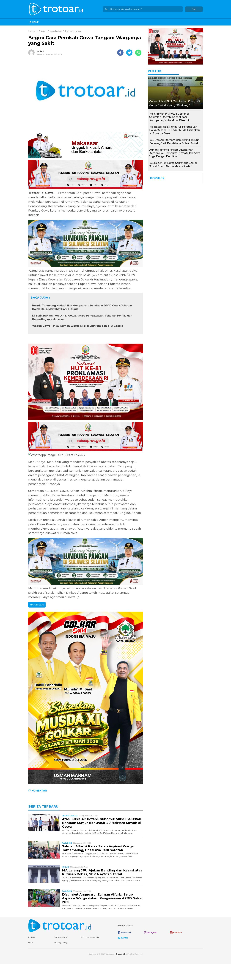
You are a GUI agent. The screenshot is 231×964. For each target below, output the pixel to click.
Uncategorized (70, 816)
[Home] (56, 8)
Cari (194, 9)
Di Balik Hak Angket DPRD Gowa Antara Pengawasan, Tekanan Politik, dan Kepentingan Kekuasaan (82, 317)
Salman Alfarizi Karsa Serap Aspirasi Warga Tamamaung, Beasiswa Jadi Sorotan (98, 848)
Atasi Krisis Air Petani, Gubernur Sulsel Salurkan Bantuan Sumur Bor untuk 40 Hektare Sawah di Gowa (101, 822)
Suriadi (40, 51)
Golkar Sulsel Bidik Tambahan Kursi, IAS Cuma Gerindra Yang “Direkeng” (174, 103)
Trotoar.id (120, 954)
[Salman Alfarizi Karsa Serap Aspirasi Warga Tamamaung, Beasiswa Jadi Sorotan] (44, 849)
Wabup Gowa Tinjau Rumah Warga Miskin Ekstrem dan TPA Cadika (77, 325)
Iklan (30, 942)
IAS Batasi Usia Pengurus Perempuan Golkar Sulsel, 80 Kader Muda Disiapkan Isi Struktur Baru (174, 130)
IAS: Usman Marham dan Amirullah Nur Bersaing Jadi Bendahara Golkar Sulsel (174, 142)
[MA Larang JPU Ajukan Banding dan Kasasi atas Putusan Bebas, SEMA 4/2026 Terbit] (44, 873)
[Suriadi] (32, 52)
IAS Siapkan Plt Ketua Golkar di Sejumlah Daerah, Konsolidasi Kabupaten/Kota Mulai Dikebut (169, 117)
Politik (155, 71)
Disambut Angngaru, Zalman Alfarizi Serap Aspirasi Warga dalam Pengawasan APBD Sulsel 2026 (102, 898)
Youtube (177, 932)
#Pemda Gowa (37, 605)
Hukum (65, 867)
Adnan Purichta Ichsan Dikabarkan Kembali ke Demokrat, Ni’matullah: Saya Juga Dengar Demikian (174, 153)
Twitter (124, 938)
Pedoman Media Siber (90, 937)
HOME (34, 22)
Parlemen (67, 843)
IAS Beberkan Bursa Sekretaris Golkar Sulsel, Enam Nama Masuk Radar (173, 164)
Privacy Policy (60, 942)
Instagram (151, 932)
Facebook (125, 932)
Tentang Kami (60, 937)
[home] (59, 925)
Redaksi (31, 937)
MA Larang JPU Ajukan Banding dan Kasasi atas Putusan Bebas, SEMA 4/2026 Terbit (102, 872)
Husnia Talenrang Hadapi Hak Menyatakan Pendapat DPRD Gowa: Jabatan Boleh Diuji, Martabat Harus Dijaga (82, 307)
